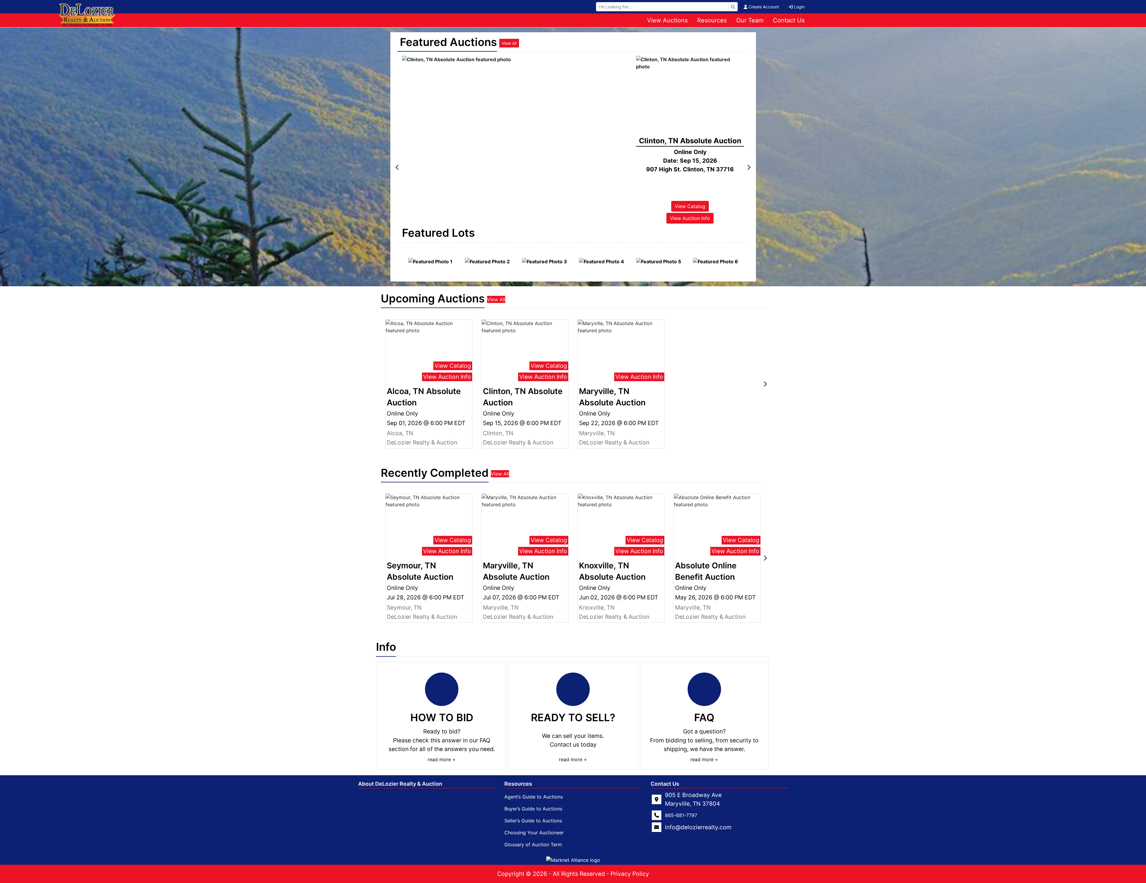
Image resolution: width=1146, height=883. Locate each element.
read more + (442, 759)
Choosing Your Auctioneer (534, 833)
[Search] (733, 6)
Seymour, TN (404, 607)
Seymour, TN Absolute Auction (420, 571)
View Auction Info (690, 218)
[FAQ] (704, 689)
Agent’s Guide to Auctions (533, 797)
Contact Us (789, 20)
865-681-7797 (681, 815)
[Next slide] (765, 384)
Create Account (763, 6)
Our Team (749, 20)
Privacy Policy (630, 873)
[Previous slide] (397, 167)
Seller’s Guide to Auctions (533, 821)
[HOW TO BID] (441, 689)
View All (509, 43)
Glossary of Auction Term (533, 844)
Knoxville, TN (597, 607)
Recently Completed (435, 472)
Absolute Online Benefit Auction (706, 571)
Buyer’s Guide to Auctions (533, 809)
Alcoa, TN (400, 433)
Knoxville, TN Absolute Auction (612, 571)
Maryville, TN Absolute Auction (612, 396)
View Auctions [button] (667, 20)
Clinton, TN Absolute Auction (523, 396)
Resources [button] (712, 20)
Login (799, 6)
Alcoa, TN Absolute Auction (424, 396)
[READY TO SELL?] (573, 689)
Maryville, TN (597, 433)
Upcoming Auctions (433, 298)
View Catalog (453, 365)
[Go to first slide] (749, 167)
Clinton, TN (498, 433)
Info (386, 646)
